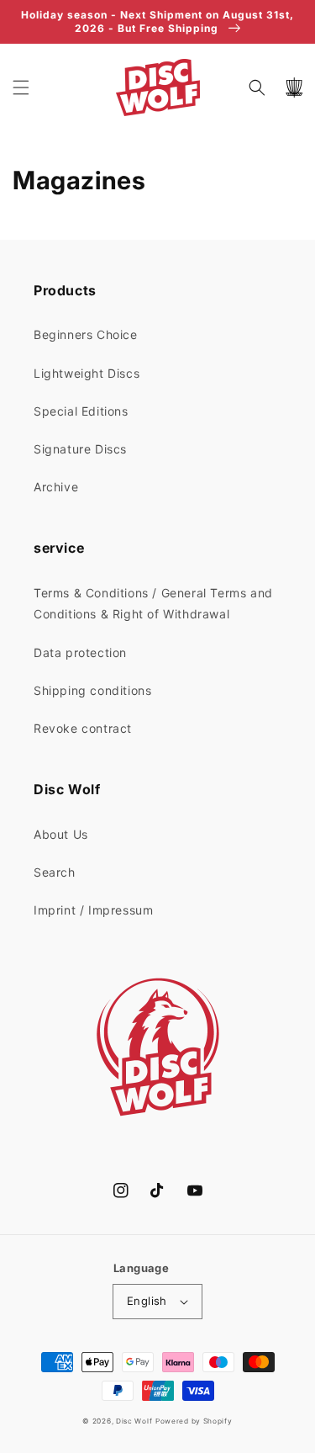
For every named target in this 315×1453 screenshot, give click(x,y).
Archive (56, 487)
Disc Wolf (134, 1421)
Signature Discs (80, 449)
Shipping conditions (92, 690)
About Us (61, 834)
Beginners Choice (86, 334)
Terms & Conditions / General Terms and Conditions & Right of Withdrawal (153, 603)
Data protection (80, 652)
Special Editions (81, 411)
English (147, 1300)
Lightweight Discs (86, 373)
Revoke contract (83, 728)
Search (55, 872)
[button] (21, 87)
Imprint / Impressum (93, 910)
